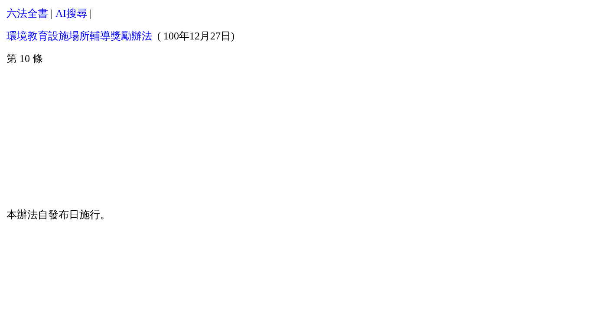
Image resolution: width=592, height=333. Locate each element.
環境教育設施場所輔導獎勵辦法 (79, 36)
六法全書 (27, 13)
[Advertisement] (296, 135)
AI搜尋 (71, 13)
